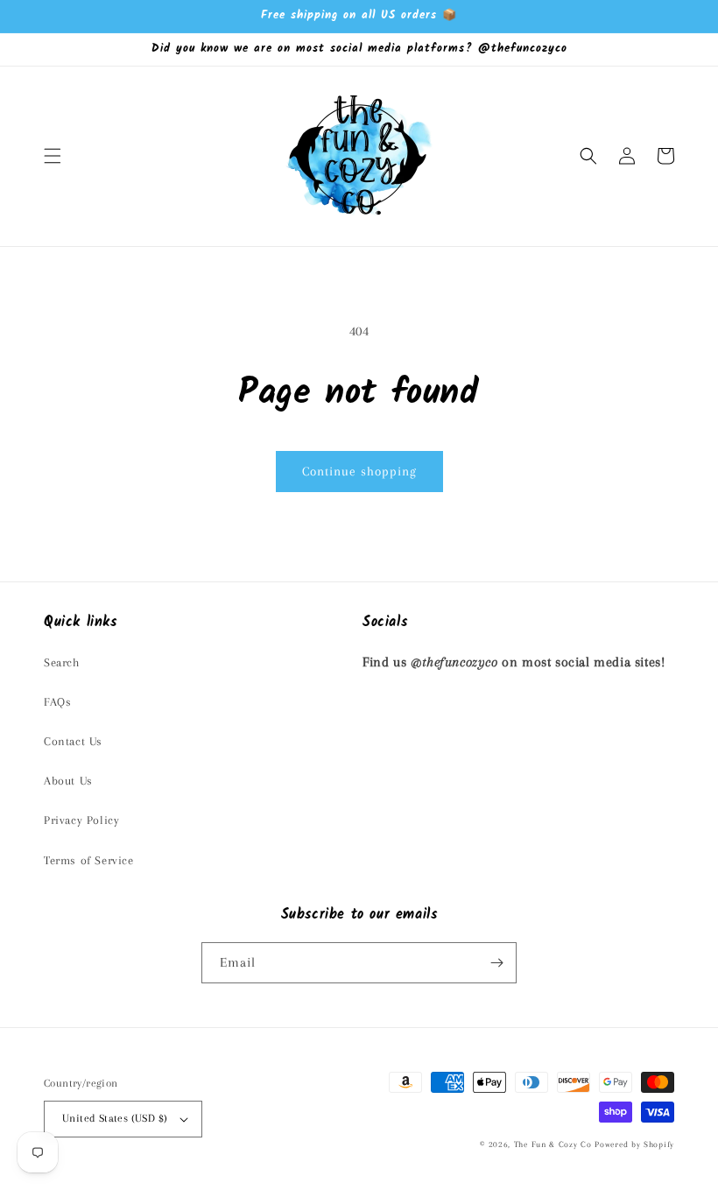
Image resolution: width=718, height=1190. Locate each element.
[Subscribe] (496, 962)
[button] (52, 156)
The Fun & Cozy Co (553, 1144)
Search (62, 662)
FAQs (57, 701)
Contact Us (73, 741)
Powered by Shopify (634, 1144)
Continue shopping (359, 471)
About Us (68, 780)
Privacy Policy (81, 820)
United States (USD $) (114, 1118)
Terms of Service (89, 860)
